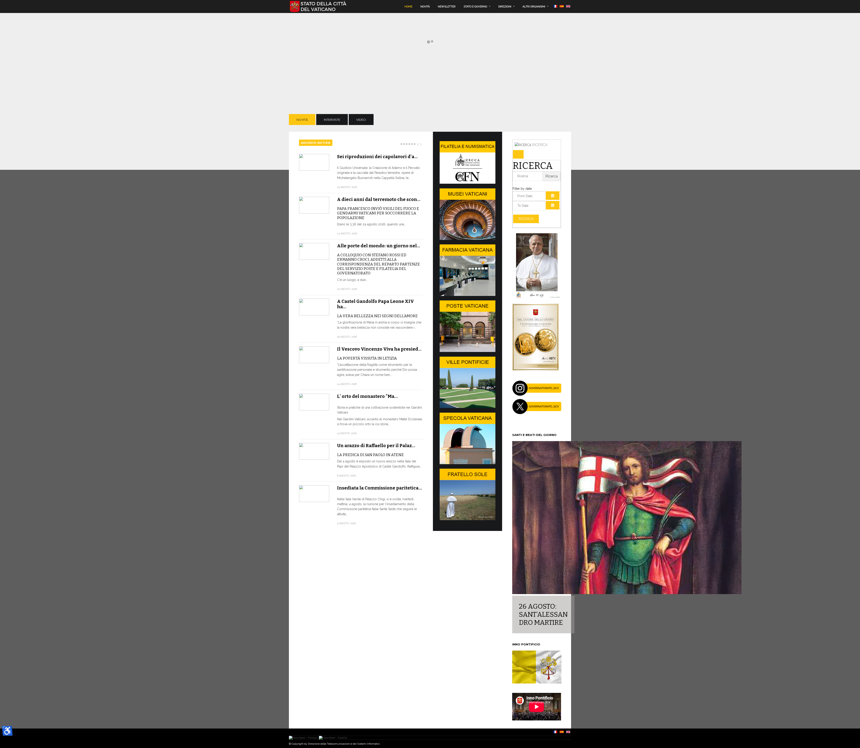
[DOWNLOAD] (535, 369)
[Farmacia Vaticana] (467, 295)
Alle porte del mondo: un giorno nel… (378, 245)
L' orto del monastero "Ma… (367, 396)
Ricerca (525, 219)
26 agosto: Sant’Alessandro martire (543, 614)
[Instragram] (536, 395)
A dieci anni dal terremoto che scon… (378, 199)
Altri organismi (533, 6)
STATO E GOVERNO (475, 6)
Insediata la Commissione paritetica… (379, 488)
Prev (418, 143)
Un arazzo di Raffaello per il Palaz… (376, 445)
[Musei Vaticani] (467, 239)
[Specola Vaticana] (467, 463)
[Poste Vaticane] (467, 351)
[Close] (518, 154)
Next (421, 143)
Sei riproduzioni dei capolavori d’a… (377, 156)
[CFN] (467, 182)
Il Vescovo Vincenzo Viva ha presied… (379, 349)
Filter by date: (522, 188)
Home (408, 6)
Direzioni (504, 6)
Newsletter (447, 6)
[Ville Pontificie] (467, 407)
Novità (425, 6)
